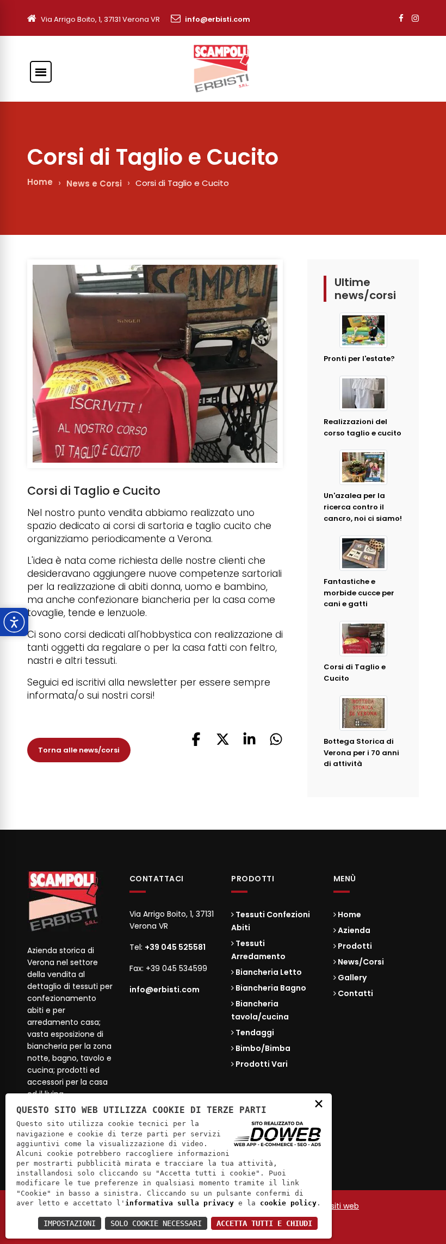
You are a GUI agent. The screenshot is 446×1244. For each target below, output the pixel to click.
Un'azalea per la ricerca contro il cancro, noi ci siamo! (363, 507)
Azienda (353, 930)
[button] (196, 743)
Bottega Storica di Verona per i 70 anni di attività (361, 752)
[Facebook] (401, 18)
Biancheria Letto (268, 972)
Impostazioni (70, 1223)
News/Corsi (360, 961)
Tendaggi (254, 1032)
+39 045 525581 (175, 947)
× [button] (319, 1102)
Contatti (354, 993)
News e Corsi (94, 183)
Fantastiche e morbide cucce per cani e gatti (359, 592)
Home (40, 182)
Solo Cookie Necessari (156, 1223)
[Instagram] (415, 18)
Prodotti (354, 946)
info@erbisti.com (217, 19)
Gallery (351, 977)
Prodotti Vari (261, 1064)
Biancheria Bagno (270, 987)
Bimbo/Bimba (262, 1048)
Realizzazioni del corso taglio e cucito (362, 427)
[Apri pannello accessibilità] (14, 622)
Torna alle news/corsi (79, 750)
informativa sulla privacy (179, 1203)
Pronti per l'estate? (359, 358)
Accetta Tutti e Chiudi (264, 1223)
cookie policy (288, 1203)
